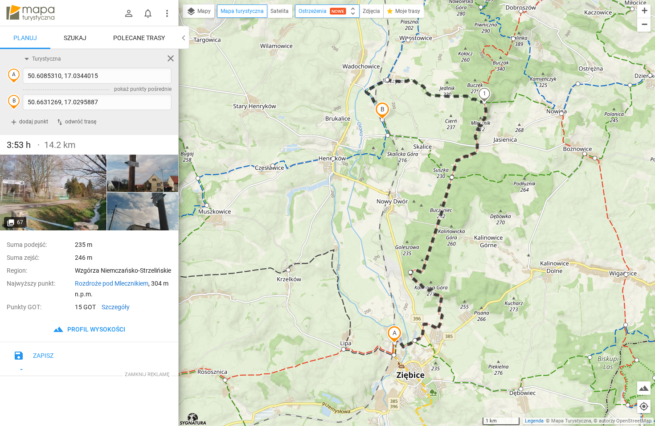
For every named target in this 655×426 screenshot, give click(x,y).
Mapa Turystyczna (571, 421)
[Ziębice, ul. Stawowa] (53, 192)
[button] (394, 334)
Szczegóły (116, 307)
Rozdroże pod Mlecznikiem (111, 283)
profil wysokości (95, 329)
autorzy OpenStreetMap (625, 421)
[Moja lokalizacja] (644, 406)
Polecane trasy (139, 37)
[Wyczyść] (170, 58)
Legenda (534, 421)
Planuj (25, 37)
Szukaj (75, 37)
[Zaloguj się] (129, 13)
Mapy (203, 11)
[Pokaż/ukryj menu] (167, 13)
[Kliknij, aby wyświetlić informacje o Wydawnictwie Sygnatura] (193, 419)
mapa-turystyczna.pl (30, 13)
